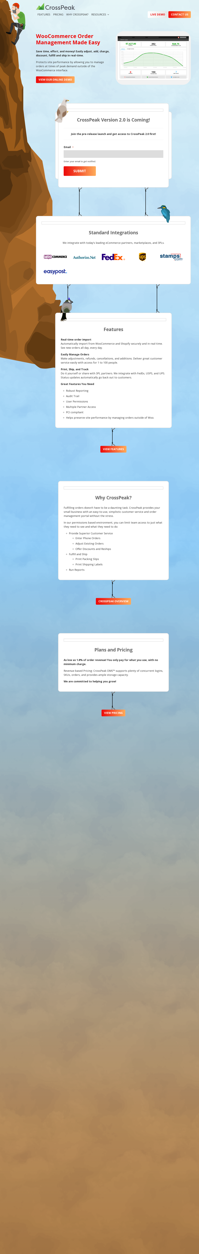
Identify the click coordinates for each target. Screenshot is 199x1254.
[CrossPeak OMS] (55, 7)
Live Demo (157, 14)
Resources (98, 14)
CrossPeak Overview (113, 601)
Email (68, 147)
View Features (113, 449)
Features (43, 14)
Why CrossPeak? (77, 14)
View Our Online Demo (55, 79)
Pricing (58, 14)
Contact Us (179, 14)
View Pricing (113, 713)
